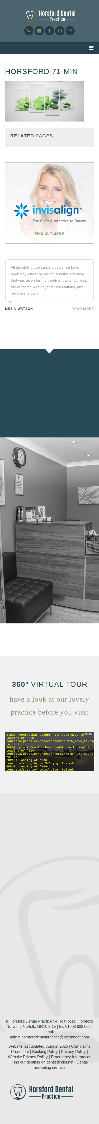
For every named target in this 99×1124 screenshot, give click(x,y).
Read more (83, 309)
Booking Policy (45, 1051)
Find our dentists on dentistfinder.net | (44, 1062)
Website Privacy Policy (28, 1057)
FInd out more (49, 234)
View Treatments (53, 409)
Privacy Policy (73, 1051)
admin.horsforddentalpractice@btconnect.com (49, 1037)
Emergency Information (71, 1057)
